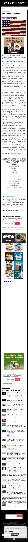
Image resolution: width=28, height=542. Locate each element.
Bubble (20, 199)
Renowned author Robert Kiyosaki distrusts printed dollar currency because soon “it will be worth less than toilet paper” (16, 394)
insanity (9, 204)
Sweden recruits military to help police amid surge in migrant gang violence (16, 410)
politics (20, 204)
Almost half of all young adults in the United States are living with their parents (16, 486)
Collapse (10, 201)
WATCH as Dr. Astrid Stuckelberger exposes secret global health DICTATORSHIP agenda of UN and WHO (16, 504)
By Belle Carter (14, 396)
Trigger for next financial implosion (14, 463)
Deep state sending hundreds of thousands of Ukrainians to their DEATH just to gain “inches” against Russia (16, 447)
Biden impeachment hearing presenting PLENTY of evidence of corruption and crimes (15, 440)
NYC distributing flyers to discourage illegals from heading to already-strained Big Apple (16, 475)
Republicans (12, 205)
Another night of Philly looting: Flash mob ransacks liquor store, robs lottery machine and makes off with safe (16, 469)
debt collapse (5, 202)
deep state (12, 202)
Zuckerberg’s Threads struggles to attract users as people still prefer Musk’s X (16, 459)
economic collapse (19, 202)
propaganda (5, 205)
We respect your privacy (18, 523)
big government (14, 199)
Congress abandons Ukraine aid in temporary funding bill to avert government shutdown (16, 480)
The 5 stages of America (12, 420)
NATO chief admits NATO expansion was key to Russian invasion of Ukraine (16, 415)
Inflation (4, 204)
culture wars (22, 201)
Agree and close (15, 534)
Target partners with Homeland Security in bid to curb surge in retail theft (16, 405)
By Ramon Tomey (14, 461)
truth (22, 205)
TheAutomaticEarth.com (8, 63)
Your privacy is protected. (7, 227)
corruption (15, 201)
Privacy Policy (12, 531)
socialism (17, 205)
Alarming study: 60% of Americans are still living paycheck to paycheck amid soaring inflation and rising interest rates (16, 453)
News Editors (10, 15)
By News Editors (14, 417)
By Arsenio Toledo (15, 401)
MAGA (16, 204)
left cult (13, 204)
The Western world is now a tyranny (14, 498)
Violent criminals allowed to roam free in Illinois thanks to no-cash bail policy (15, 400)
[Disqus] (14, 300)
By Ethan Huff (14, 443)
